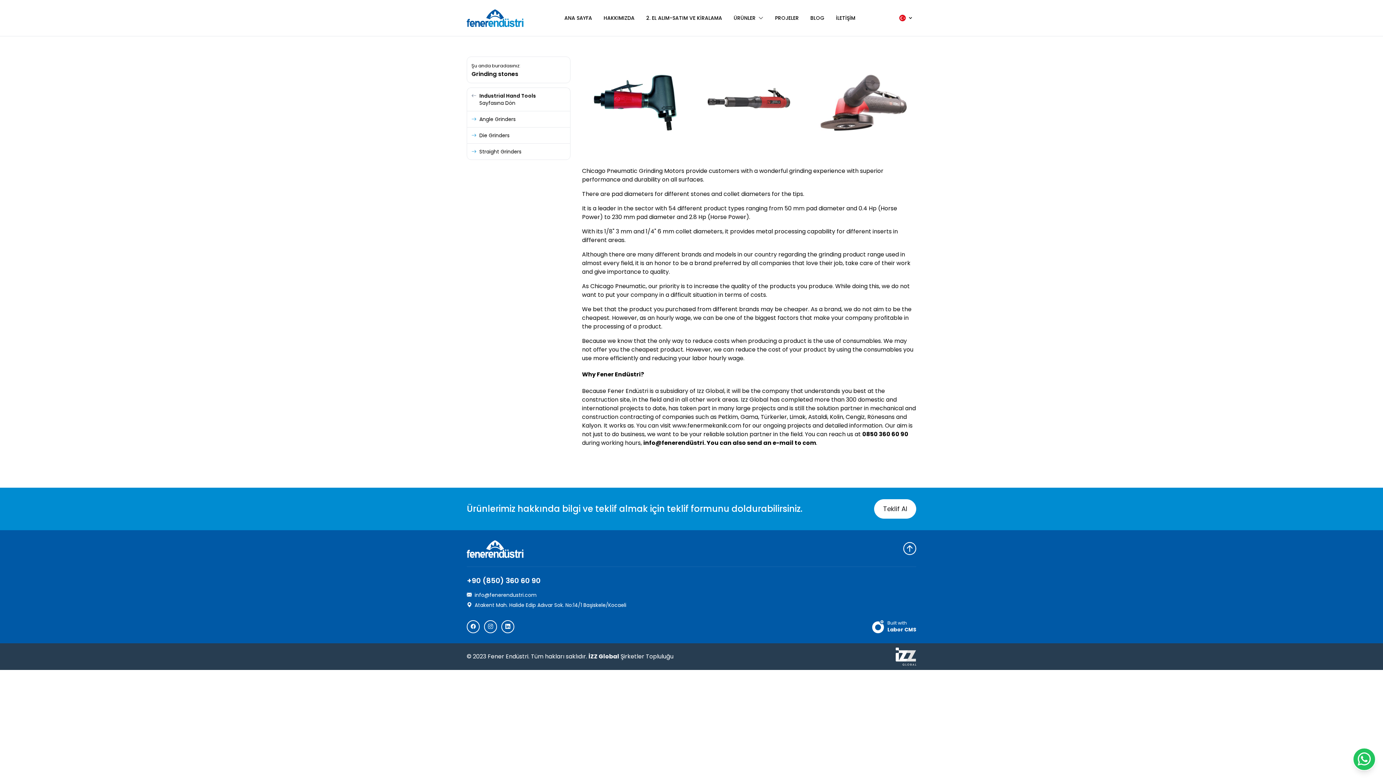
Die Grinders (494, 135)
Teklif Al (895, 508)
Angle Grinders (497, 119)
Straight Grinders (500, 151)
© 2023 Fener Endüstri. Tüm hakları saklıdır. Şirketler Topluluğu (570, 656)
